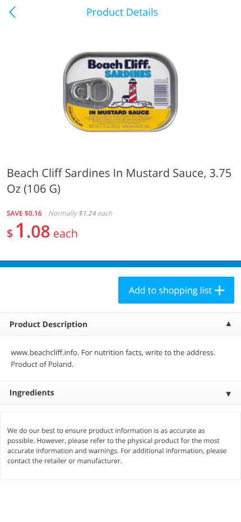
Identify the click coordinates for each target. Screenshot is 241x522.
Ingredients (32, 393)
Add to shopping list (170, 290)
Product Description (48, 324)
